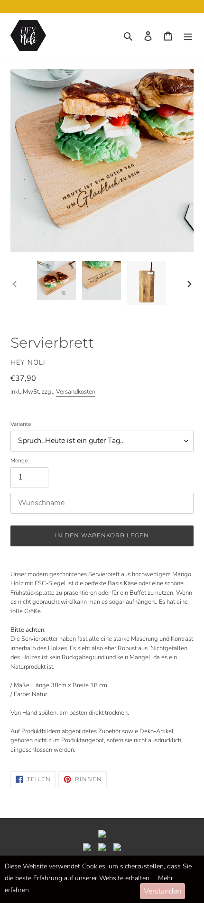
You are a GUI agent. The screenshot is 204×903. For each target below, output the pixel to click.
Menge (19, 460)
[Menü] (188, 36)
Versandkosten (75, 391)
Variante (20, 424)
